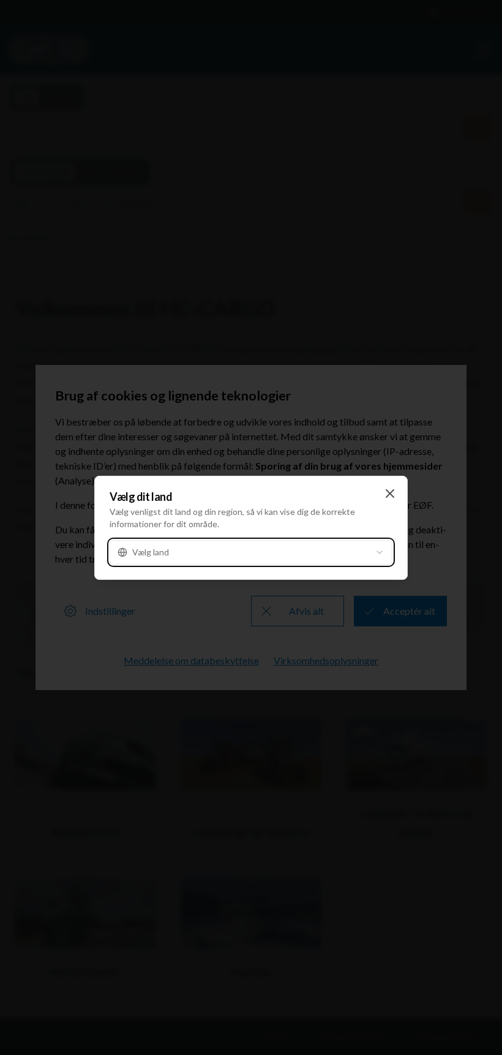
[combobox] (251, 552)
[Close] (390, 493)
